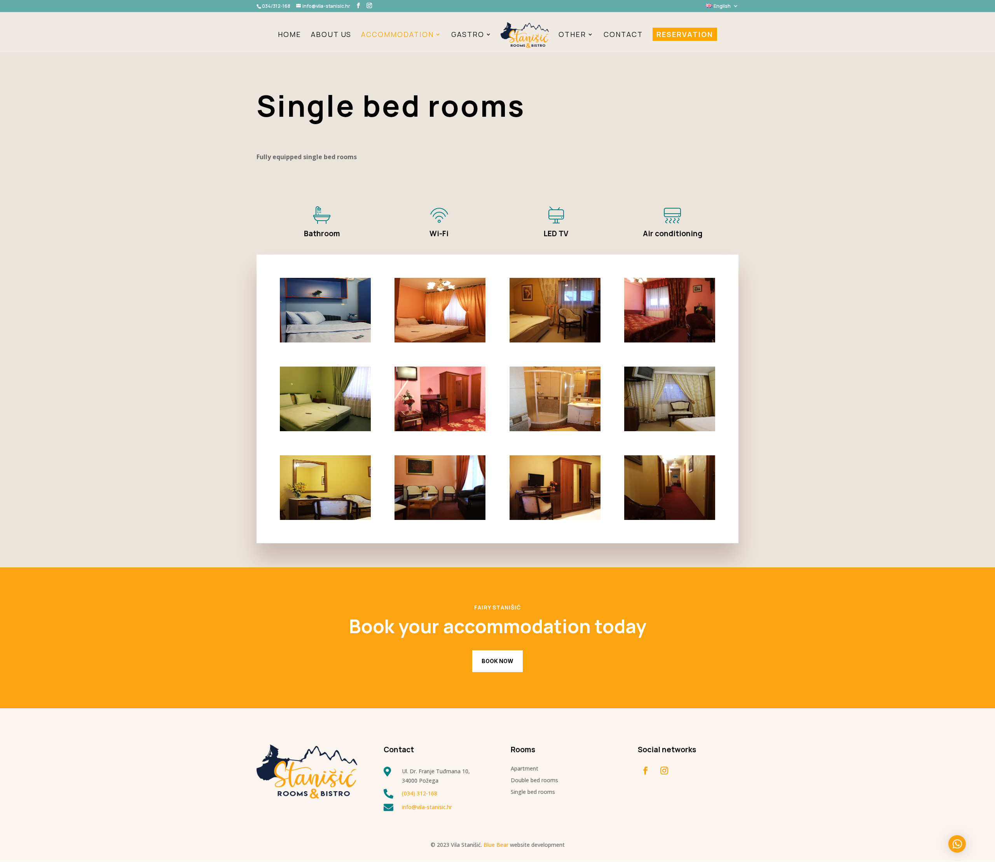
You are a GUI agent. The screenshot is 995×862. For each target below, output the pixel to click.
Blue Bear (496, 844)
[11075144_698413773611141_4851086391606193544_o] (555, 429)
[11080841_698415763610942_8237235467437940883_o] (325, 340)
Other (572, 35)
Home (289, 35)
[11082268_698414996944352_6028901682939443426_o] (440, 429)
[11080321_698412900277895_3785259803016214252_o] (440, 340)
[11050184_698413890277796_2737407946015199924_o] (325, 517)
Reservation (684, 34)
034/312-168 (276, 6)
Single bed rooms (533, 792)
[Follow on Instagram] (664, 770)
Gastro (467, 35)
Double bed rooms (534, 781)
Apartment (524, 769)
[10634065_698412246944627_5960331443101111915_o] (325, 429)
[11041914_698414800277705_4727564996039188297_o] (669, 517)
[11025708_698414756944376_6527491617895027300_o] (669, 340)
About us (331, 35)
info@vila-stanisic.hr (427, 807)
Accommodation (397, 35)
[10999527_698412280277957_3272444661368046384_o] (440, 517)
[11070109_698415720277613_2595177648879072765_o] (555, 340)
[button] (957, 844)
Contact (623, 35)
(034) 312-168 (419, 793)
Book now (497, 661)
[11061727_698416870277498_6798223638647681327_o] (669, 429)
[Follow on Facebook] (645, 770)
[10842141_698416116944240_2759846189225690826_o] (555, 517)
